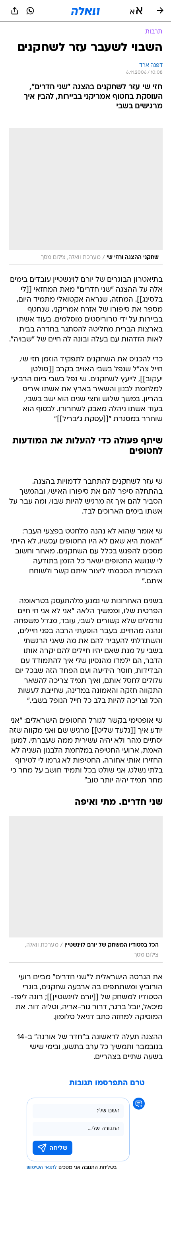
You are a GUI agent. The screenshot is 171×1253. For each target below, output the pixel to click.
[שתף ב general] (14, 10)
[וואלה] (85, 11)
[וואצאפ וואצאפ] (30, 11)
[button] (136, 10)
